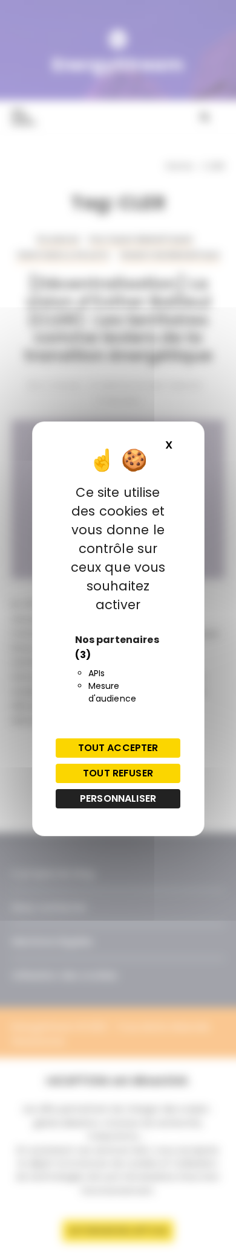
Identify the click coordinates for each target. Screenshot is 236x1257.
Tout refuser (118, 773)
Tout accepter (118, 748)
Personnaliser (118, 798)
